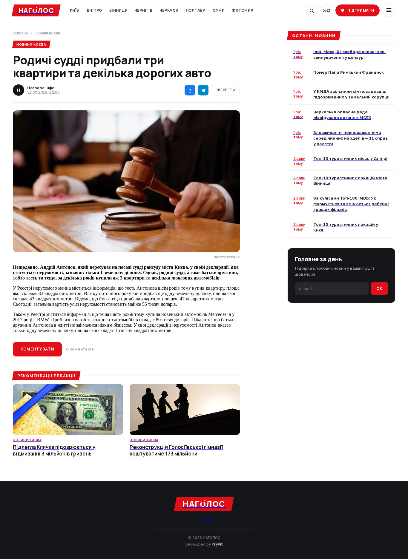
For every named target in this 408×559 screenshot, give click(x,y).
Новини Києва (47, 33)
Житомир (242, 10)
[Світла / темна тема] (326, 10)
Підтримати (360, 10)
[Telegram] (203, 90)
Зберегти (225, 89)
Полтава (196, 10)
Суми (219, 10)
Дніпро (94, 10)
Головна (20, 33)
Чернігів (143, 10)
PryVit (217, 544)
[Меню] (389, 10)
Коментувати (37, 349)
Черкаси (169, 10)
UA (200, 519)
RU (207, 519)
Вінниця (118, 10)
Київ (74, 10)
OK (379, 288)
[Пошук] (311, 10)
